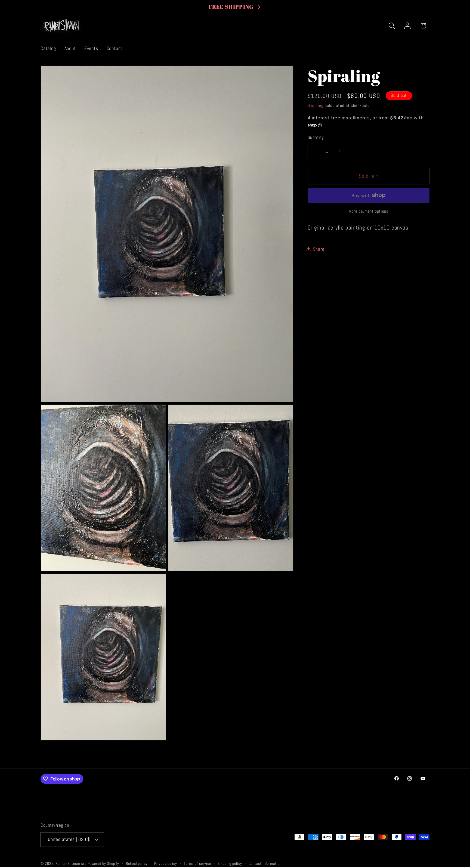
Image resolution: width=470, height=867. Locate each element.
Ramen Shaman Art (70, 863)
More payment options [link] (368, 211)
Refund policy (137, 863)
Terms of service (197, 863)
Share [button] (318, 249)
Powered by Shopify (103, 863)
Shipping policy (230, 863)
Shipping (315, 105)
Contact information (265, 863)
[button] (392, 25)
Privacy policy (165, 863)
